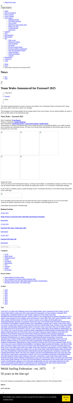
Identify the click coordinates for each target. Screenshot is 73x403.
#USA (69, 316)
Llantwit (31, 320)
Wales (56, 323)
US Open (47, 313)
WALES (28, 328)
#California (55, 316)
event (20, 313)
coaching (38, 328)
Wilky (46, 318)
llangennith (54, 320)
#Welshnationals (12, 337)
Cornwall (14, 330)
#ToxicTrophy (13, 335)
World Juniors (24, 332)
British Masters (37, 311)
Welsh (7, 313)
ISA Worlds (41, 325)
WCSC (26, 320)
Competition (13, 314)
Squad (58, 338)
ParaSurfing (53, 354)
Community (60, 313)
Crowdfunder (25, 321)
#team (51, 321)
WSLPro (3, 340)
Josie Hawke (68, 359)
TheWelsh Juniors (15, 320)
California (36, 314)
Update (60, 311)
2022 (6, 297)
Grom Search (49, 326)
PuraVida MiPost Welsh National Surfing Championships (38, 338)
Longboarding (5, 314)
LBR (68, 351)
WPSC (67, 330)
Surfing (11, 313)
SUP (6, 33)
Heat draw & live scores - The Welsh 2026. (18, 282)
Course (42, 318)
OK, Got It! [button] (66, 398)
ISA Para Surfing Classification (17, 49)
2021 (6, 298)
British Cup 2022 (13, 26)
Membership (8, 57)
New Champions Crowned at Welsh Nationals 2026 (20, 279)
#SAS (20, 335)
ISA (40, 314)
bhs (36, 363)
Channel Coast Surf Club (36, 352)
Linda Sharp (45, 328)
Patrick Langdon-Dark (40, 123)
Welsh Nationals (14, 359)
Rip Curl (55, 326)
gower (60, 320)
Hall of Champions (10, 13)
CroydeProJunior (11, 361)
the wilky (66, 361)
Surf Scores (11, 30)
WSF (6, 311)
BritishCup (57, 328)
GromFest (64, 351)
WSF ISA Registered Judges (16, 50)
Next (6, 78)
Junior (65, 325)
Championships (12, 326)
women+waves (38, 320)
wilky (2, 320)
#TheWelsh (57, 321)
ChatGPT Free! (32, 354)
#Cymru (40, 316)
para (70, 330)
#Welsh (47, 321)
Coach (42, 321)
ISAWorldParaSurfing (63, 354)
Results (65, 356)
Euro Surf (37, 321)
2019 (6, 302)
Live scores (4, 325)
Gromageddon (23, 354)
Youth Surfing (14, 354)
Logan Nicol (29, 123)
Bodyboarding (9, 35)
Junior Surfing (58, 356)
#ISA (54, 314)
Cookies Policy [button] (8, 399)
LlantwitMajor (38, 323)
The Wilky (62, 326)
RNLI (15, 325)
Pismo (5, 326)
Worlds (30, 314)
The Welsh (8, 261)
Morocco (16, 340)
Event (19, 318)
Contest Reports (13, 28)
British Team (49, 325)
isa (16, 318)
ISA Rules (11, 45)
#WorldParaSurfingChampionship (11, 316)
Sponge (30, 326)
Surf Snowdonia (39, 313)
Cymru (33, 328)
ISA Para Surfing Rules (15, 47)
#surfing (30, 316)
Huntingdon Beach (12, 332)
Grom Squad (27, 325)
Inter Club (51, 318)
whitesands (30, 361)
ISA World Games (30, 345)
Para (43, 314)
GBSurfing (60, 345)
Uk (53, 323)
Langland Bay (40, 356)
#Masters (22, 357)
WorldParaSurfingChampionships (54, 330)
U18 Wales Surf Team (61, 357)
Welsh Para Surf (9, 328)
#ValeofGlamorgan (25, 323)
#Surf (68, 321)
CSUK (3, 344)
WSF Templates (13, 43)
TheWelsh (53, 335)
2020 (6, 300)
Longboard (36, 326)
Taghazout (9, 340)
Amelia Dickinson (20, 122)
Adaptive (7, 31)
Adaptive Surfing (15, 349)
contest (68, 318)
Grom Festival (62, 323)
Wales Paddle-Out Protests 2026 (14, 277)
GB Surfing (8, 270)
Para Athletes (25, 349)
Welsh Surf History (14, 54)
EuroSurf (20, 325)
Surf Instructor (35, 318)
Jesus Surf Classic (10, 344)
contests (7, 320)
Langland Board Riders (8, 352)
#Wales (35, 316)
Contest (16, 313)
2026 (6, 290)
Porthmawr (57, 351)
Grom (61, 325)
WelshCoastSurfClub (48, 344)
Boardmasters (5, 335)
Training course (25, 318)
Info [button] (6, 38)
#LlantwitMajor (14, 323)
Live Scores (21, 337)
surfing (46, 320)
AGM (6, 254)
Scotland (31, 330)
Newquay (20, 330)
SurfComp (33, 356)
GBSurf (18, 338)
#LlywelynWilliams (43, 354)
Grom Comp (8, 347)
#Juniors (16, 357)
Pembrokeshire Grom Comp (33, 357)
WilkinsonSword (22, 342)
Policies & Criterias (14, 42)
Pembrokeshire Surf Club (52, 352)
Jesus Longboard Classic (59, 342)
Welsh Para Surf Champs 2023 (17, 25)
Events (7, 259)
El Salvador (22, 340)
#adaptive (24, 316)
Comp (26, 314)
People (7, 268)
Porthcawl (20, 314)
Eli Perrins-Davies (18, 123)
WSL (65, 338)
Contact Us (8, 59)
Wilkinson (54, 332)
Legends (10, 55)
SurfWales (4, 342)
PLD (30, 332)
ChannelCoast (47, 323)
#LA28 (52, 359)
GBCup (6, 330)
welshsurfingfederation (7, 321)
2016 (6, 303)
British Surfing (59, 349)
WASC (69, 323)
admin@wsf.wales (10, 2)
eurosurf (67, 326)
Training (69, 335)
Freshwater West (43, 342)
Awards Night (49, 356)
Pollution (43, 364)
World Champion (22, 326)
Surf (32, 323)
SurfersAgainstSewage (30, 364)
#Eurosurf (4, 357)
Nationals (63, 318)
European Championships (48, 347)
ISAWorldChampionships (50, 340)
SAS (38, 364)
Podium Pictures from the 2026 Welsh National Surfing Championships (26, 281)
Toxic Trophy (12, 23)
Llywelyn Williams (62, 347)
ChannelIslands (39, 330)
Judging (3, 318)
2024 (6, 293)
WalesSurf (10, 356)
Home (6, 11)
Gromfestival (37, 344)
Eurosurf (7, 96)
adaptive (3, 332)
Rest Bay (7, 354)
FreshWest (34, 342)
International (8, 263)
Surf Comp (4, 351)
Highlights (19, 344)
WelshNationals (61, 335)
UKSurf (13, 338)
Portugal (49, 311)
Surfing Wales (59, 359)
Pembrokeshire (11, 342)
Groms (42, 326)
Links (6, 61)
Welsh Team (48, 314)
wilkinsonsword (30, 363)
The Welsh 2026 (25, 359)
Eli (19, 332)
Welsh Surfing (50, 349)
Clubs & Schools (13, 52)
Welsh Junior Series (19, 347)
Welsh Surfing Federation (21, 356)
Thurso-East (67, 349)
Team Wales (41, 349)
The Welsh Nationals (14, 21)
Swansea (10, 325)
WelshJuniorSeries (22, 351)
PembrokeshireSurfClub (36, 351)
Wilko (29, 342)
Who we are (12, 40)
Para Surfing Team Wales (32, 347)
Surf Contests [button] (9, 18)
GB (49, 345)
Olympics (56, 325)
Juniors (32, 321)
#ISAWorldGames (42, 345)
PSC (66, 332)
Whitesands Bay (48, 351)
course (8, 318)
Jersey (44, 311)
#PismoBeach (63, 316)
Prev (6, 77)
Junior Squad (8, 256)
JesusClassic (59, 337)
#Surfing (63, 321)
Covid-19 (66, 311)
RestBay (57, 344)
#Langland (47, 335)
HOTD (69, 342)
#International (47, 316)
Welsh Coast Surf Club (22, 352)
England (26, 330)
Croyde (3, 361)
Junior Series (21, 345)
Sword (60, 332)
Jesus (9, 333)
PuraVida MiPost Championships (40, 359)
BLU (65, 313)
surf (49, 320)
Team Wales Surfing (48, 357)
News (9, 14)
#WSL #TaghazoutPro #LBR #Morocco (13, 363)
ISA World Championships (34, 340)
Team (62, 338)
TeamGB (53, 345)
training (12, 318)
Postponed (4, 337)
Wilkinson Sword (13, 19)
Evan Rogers (16, 120)
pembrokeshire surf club (41, 361)
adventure (18, 321)
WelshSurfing (65, 328)
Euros (31, 311)
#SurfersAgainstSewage (29, 335)
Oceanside (4, 356)
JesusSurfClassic (6, 338)
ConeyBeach (64, 344)
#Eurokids (10, 357)
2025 (6, 291)
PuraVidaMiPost (28, 344)
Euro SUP (35, 325)
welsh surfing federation (55, 361)
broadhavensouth (43, 363)
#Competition (5, 323)
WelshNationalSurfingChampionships (43, 337)
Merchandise (8, 37)
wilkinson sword (21, 361)
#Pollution (40, 335)
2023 (6, 295)
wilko (50, 363)
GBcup (51, 328)
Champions (28, 337)
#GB (15, 328)
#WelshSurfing (12, 351)
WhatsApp (4, 333)
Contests (57, 318)
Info (53, 311)
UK (10, 330)
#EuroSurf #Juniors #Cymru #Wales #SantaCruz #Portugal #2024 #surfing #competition (37, 333)
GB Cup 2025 (33, 349)
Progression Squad (45, 332)
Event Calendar (9, 16)
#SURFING (21, 328)
